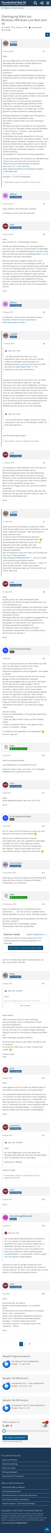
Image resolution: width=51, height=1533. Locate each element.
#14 (43, 904)
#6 (44, 463)
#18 (43, 1199)
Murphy (20, 633)
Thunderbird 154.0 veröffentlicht (25, 1361)
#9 (44, 658)
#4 (44, 312)
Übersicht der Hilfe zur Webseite (13, 1487)
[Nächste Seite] (29, 1344)
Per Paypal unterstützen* (15, 1437)
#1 (44, 51)
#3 (44, 234)
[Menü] (47, 3)
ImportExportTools (33, 254)
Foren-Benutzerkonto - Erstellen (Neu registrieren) (19, 1495)
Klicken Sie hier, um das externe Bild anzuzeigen (25, 948)
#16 (43, 1078)
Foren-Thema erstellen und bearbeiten (15, 1499)
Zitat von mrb (13, 1233)
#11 (43, 793)
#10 (43, 755)
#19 (43, 1225)
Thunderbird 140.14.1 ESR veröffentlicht (28, 1405)
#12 (43, 826)
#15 (43, 983)
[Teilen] (47, 35)
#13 (43, 872)
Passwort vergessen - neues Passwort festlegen (18, 1503)
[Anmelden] (41, 3)
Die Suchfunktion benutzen (11, 1491)
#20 (43, 1293)
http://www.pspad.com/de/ (13, 322)
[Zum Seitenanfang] (47, 1529)
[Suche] (35, 3)
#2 (44, 203)
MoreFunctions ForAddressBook (15, 1107)
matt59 (7, 27)
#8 (44, 592)
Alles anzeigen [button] (25, 1005)
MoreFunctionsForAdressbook (14, 1305)
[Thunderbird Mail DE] (14, 3)
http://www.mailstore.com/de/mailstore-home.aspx (24, 75)
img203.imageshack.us (35, 934)
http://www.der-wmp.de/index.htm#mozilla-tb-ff (16, 556)
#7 (44, 521)
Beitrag (18, 1162)
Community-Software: (14, 1523)
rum (24, 1175)
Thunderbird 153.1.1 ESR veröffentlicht (27, 1383)
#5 (44, 343)
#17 (43, 1135)
